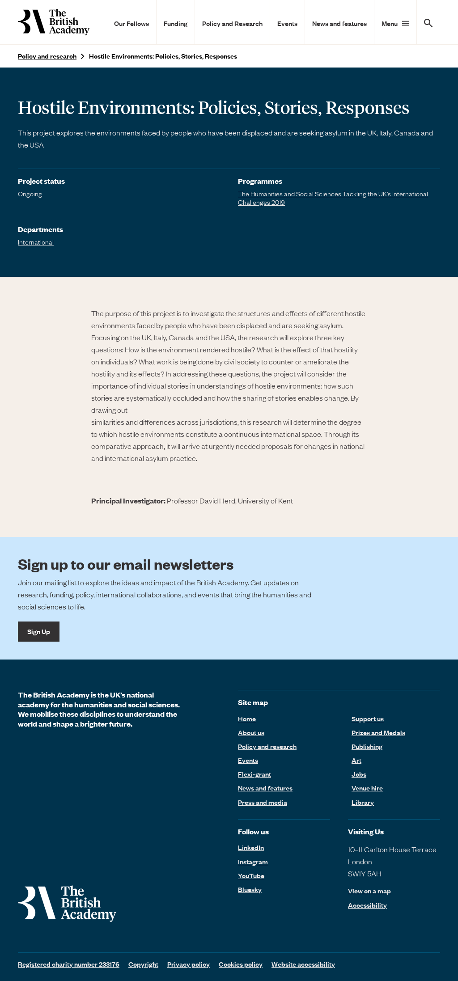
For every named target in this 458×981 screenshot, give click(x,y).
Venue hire (367, 787)
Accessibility (367, 905)
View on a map (369, 891)
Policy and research (47, 56)
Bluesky (250, 889)
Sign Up (38, 631)
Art (356, 760)
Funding (175, 23)
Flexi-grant (254, 774)
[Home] (53, 22)
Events (287, 23)
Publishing (367, 746)
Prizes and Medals (378, 732)
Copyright (143, 964)
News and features (339, 23)
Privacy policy (188, 964)
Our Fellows (131, 23)
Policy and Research (232, 23)
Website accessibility (303, 964)
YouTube (251, 875)
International (36, 241)
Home (247, 718)
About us (251, 732)
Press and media (262, 802)
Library (363, 802)
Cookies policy (241, 964)
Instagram (253, 861)
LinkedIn (251, 847)
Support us (368, 718)
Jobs (359, 774)
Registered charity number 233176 (68, 964)
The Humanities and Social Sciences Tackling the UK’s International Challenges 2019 (333, 198)
